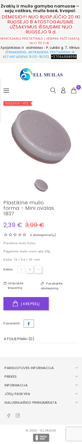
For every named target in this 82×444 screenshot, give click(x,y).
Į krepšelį (30, 303)
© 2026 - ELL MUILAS (41, 430)
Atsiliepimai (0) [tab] (19, 338)
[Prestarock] (41, 438)
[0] (74, 91)
